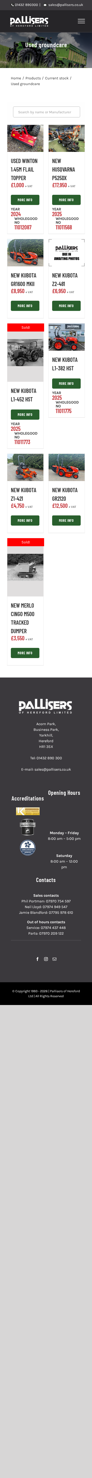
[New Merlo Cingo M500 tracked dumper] (25, 567)
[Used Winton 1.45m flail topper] (25, 138)
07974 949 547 (55, 907)
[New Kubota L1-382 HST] (67, 337)
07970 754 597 (58, 901)
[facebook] (37, 959)
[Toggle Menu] (81, 21)
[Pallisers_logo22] (46, 700)
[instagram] (46, 959)
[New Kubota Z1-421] (25, 467)
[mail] (54, 959)
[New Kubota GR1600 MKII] (25, 252)
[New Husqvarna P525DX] (67, 138)
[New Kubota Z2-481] (67, 252)
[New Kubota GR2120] (67, 467)
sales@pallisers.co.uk (65, 5)
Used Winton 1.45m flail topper (24, 169)
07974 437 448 (53, 927)
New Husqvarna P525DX (63, 169)
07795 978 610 (61, 912)
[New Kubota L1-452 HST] (25, 352)
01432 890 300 (49, 758)
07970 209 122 (51, 933)
